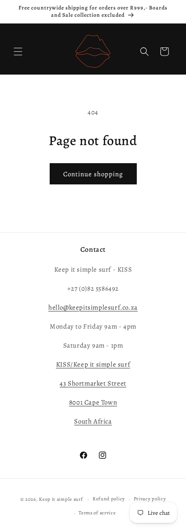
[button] (18, 51)
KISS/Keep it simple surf (93, 364)
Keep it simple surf (61, 499)
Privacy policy (150, 498)
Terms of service (97, 512)
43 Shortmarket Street (93, 383)
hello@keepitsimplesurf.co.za (93, 307)
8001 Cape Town (93, 402)
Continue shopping (93, 174)
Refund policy (109, 498)
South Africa (93, 421)
